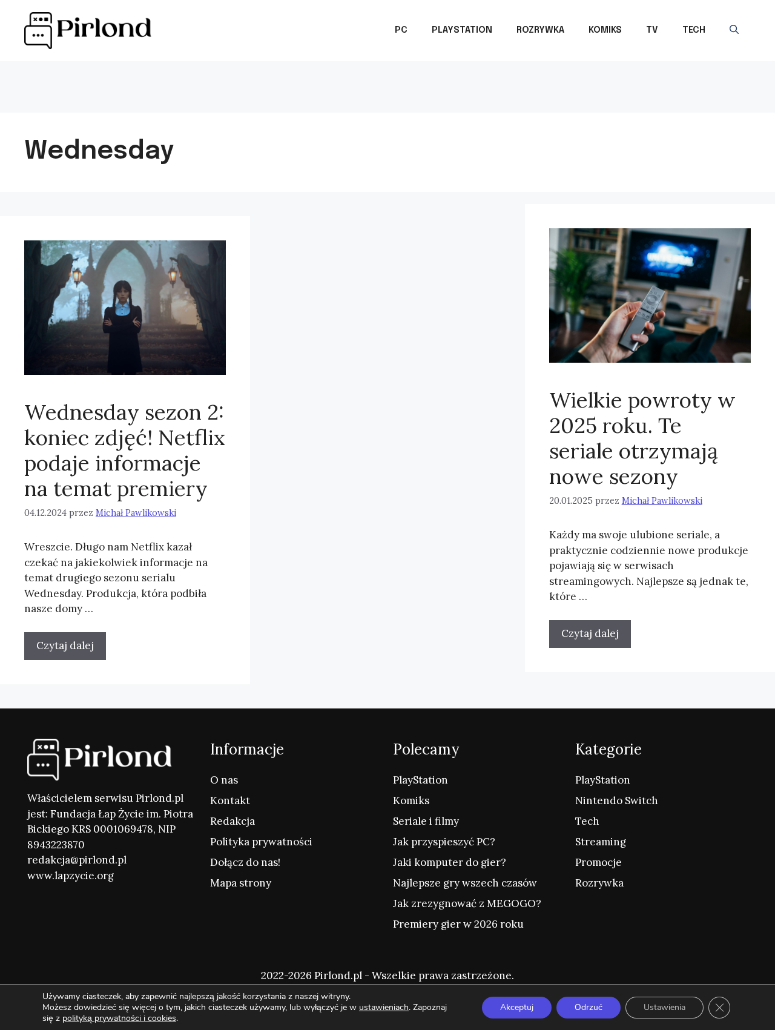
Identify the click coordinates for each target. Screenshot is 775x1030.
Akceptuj (516, 1007)
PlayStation (462, 30)
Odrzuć (588, 1007)
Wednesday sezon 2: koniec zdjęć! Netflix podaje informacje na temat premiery (124, 450)
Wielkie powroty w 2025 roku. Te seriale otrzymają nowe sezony (642, 438)
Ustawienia (664, 1007)
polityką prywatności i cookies (119, 1018)
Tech (693, 30)
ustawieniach (384, 1007)
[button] (734, 30)
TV (652, 30)
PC (401, 30)
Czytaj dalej (590, 633)
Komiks (605, 30)
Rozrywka (540, 30)
